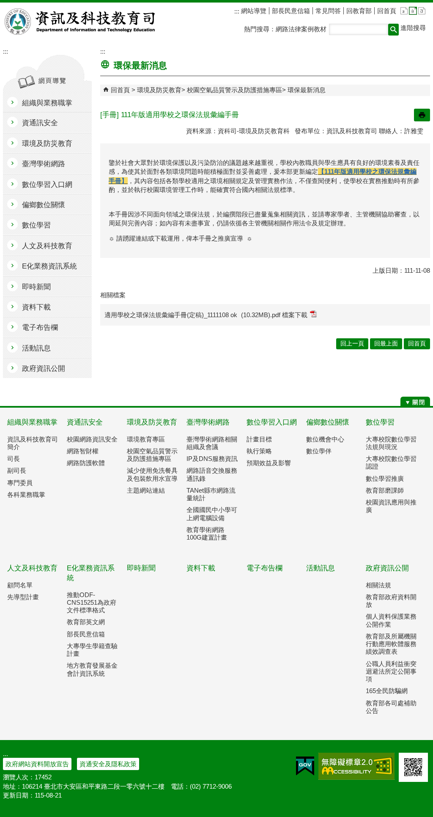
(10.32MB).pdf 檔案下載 (274, 314)
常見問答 (328, 10)
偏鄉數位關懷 (327, 422)
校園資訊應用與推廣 (391, 506)
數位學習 (380, 422)
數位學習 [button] (36, 225)
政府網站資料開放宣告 (37, 764)
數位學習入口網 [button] (47, 185)
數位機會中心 (325, 439)
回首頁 (386, 10)
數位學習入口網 (272, 422)
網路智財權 (83, 451)
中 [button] (413, 11)
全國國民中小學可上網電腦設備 (211, 513)
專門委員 (20, 482)
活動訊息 (320, 568)
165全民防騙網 (387, 690)
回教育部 (359, 10)
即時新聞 (141, 568)
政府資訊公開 (387, 568)
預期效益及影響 (269, 462)
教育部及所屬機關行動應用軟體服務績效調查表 (391, 644)
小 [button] (404, 10)
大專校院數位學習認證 (391, 462)
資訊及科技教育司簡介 (32, 443)
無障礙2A (356, 766)
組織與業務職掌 (32, 422)
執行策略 (259, 451)
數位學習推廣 (385, 478)
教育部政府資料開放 (391, 600)
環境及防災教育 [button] (47, 144)
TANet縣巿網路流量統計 (211, 494)
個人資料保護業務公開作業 (391, 620)
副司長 (16, 470)
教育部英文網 (86, 621)
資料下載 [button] (36, 307)
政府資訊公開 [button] (43, 369)
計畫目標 (259, 439)
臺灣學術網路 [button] (43, 164)
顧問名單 (20, 585)
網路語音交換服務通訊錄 (211, 474)
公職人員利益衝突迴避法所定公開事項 (391, 671)
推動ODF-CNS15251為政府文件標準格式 (91, 602)
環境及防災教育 (159, 89)
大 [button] (421, 10)
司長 (13, 458)
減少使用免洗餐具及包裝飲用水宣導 (152, 474)
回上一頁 (352, 343)
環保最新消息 (307, 89)
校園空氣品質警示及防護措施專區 (234, 89)
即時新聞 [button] (36, 287)
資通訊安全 (85, 422)
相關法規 (378, 585)
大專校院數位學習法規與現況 (391, 443)
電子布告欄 (264, 568)
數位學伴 (319, 451)
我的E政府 (305, 766)
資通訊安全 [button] (40, 123)
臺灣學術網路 (208, 422)
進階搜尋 (413, 27)
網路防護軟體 (86, 462)
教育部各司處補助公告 (391, 706)
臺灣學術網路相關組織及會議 (211, 443)
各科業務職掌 (26, 494)
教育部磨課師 (385, 490)
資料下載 (200, 568)
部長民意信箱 (291, 10)
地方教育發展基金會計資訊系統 (92, 669)
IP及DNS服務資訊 (212, 458)
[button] (393, 30)
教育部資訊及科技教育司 (80, 22)
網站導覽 (252, 10)
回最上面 (386, 343)
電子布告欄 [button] (40, 328)
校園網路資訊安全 (92, 439)
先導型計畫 (23, 596)
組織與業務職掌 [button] (47, 103)
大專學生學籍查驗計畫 (92, 649)
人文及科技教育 (32, 568)
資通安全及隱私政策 (108, 764)
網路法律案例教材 (301, 29)
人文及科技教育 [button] (47, 246)
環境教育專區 (146, 439)
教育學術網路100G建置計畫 (206, 533)
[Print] (422, 115)
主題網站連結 (146, 490)
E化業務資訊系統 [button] (49, 266)
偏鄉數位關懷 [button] (43, 205)
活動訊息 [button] (36, 348)
